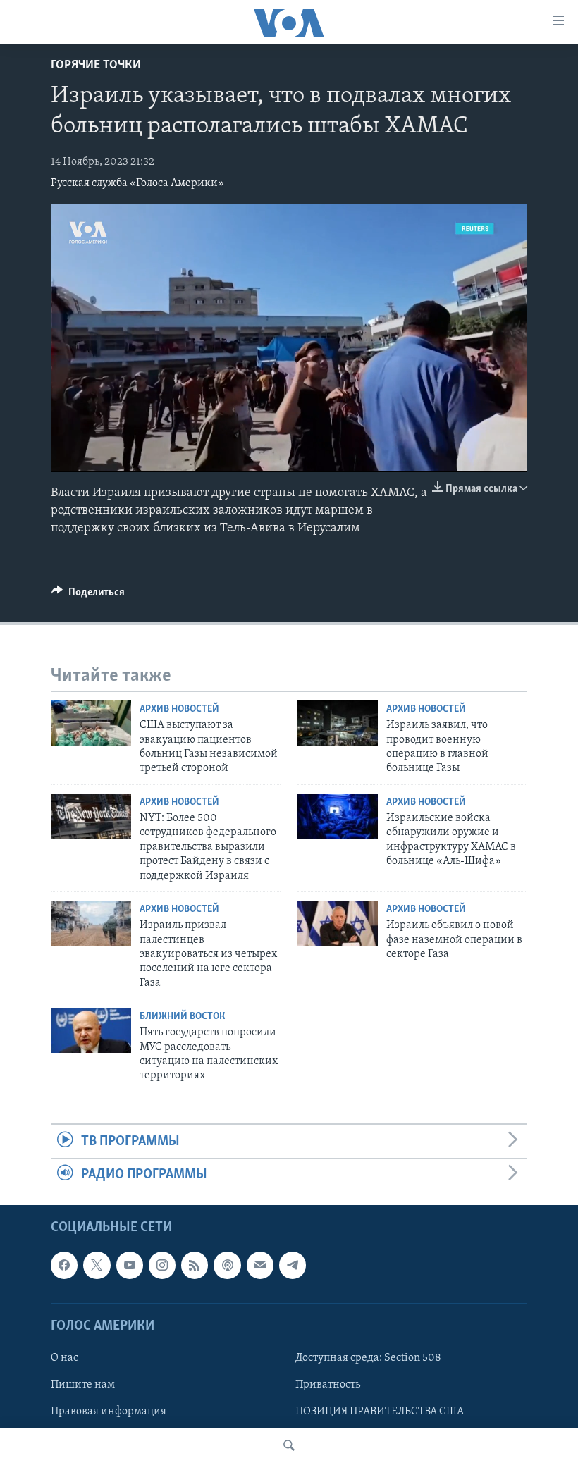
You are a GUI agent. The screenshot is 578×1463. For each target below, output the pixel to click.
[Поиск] (289, 1445)
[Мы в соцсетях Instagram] (162, 1265)
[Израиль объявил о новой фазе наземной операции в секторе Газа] (337, 923)
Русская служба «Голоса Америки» (137, 183)
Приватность (327, 1384)
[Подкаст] (227, 1265)
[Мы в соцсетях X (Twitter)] (96, 1265)
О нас (64, 1358)
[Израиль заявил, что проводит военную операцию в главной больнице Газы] (337, 723)
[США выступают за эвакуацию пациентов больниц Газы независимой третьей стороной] (91, 723)
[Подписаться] (260, 1265)
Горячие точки (96, 65)
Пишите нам (83, 1384)
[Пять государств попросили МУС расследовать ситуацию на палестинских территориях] (91, 1030)
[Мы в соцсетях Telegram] (292, 1265)
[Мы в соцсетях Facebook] (64, 1265)
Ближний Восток (183, 1016)
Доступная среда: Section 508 (368, 1358)
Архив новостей (179, 709)
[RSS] (194, 1265)
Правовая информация (108, 1411)
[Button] (88, 595)
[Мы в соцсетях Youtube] (129, 1265)
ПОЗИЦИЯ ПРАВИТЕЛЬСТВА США (379, 1411)
